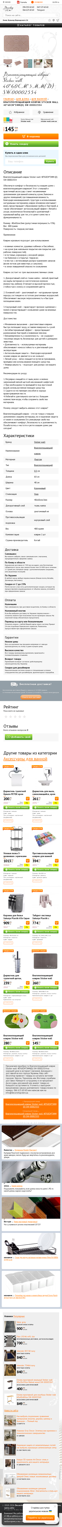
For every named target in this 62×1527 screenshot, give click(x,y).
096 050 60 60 (28, 7)
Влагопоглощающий (43, 465)
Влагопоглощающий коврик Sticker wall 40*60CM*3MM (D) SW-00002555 (31, 1115)
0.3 (35, 471)
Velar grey (21, 1322)
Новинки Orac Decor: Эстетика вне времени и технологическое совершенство (37, 1431)
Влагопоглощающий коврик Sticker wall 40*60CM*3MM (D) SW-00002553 (31, 1105)
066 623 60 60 (28, 10)
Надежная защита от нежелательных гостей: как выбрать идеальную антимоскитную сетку (37, 1446)
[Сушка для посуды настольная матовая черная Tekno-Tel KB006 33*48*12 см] (31, 1244)
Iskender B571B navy (26, 1351)
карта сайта (9, 1507)
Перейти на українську (40, 1517)
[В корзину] (28, 798)
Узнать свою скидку (18, 807)
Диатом (38, 459)
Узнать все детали (31, 697)
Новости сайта (11, 1410)
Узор (36, 494)
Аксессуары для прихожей (27, 1385)
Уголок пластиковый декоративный (25, 1221)
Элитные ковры (23, 1353)
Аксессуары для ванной (25, 758)
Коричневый (40, 488)
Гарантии (11, 637)
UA (53, 2)
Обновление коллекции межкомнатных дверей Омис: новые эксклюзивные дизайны (36, 1475)
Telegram (41, 10)
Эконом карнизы (17, 1186)
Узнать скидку (18, 144)
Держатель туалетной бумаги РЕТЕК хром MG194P (14, 794)
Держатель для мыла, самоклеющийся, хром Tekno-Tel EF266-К (43, 794)
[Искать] (57, 15)
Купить (50, 161)
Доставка (11, 550)
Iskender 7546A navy (26, 1365)
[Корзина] (58, 20)
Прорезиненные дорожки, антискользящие (35, 1339)
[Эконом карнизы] (31, 1172)
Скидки (38, 2)
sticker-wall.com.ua (49, 121)
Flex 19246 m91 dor (26, 1336)
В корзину (33, 136)
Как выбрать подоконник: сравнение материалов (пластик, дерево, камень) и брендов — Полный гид (34, 1418)
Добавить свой (21, 737)
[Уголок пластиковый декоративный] (31, 1208)
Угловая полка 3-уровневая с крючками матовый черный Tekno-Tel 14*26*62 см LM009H (15, 857)
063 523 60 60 (42, 7)
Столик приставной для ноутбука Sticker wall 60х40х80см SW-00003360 (36, 1395)
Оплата (10, 600)
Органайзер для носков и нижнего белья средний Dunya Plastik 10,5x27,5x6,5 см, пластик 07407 (30, 1296)
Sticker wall (25, 121)
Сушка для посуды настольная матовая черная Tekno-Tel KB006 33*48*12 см (31, 1258)
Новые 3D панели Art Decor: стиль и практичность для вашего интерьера (33, 1460)
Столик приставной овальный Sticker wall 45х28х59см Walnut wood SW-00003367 (35, 1381)
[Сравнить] (53, 20)
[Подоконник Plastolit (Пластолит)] (31, 1137)
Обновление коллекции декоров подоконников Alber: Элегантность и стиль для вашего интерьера (37, 1491)
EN (56, 2)
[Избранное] (49, 20)
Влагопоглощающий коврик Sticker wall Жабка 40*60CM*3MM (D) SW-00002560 (45, 1040)
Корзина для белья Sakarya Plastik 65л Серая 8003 (16, 918)
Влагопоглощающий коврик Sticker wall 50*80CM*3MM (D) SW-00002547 (14, 1040)
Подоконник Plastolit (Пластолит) (26, 1150)
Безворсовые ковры (25, 1324)
